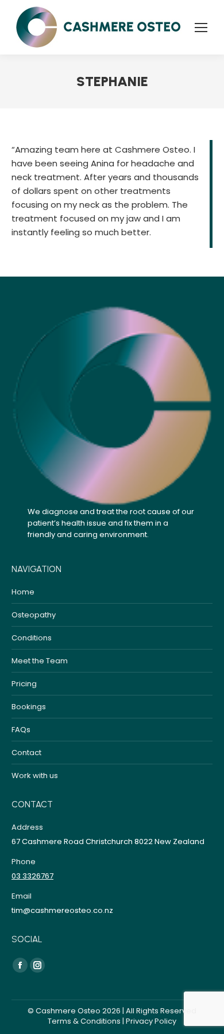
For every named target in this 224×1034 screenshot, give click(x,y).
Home (22, 591)
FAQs (20, 729)
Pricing (24, 683)
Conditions (31, 637)
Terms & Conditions (84, 1021)
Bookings (28, 706)
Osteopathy (33, 614)
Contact (26, 752)
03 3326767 (32, 875)
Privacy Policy (151, 1021)
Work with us (34, 775)
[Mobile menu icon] (201, 27)
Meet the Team (39, 660)
